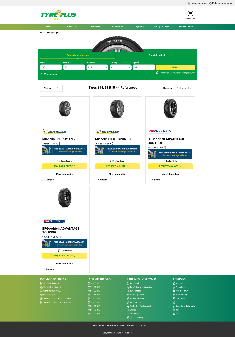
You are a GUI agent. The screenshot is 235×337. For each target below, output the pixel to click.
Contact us (141, 325)
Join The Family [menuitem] (186, 27)
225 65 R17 (95, 295)
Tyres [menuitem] (48, 27)
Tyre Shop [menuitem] (140, 27)
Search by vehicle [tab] (157, 55)
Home (42, 33)
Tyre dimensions (99, 278)
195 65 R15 (95, 287)
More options (50, 74)
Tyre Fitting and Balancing (140, 287)
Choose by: (168, 88)
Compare (50, 179)
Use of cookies (98, 325)
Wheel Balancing (136, 298)
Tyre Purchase (135, 302)
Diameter (91, 62)
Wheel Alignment (136, 295)
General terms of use (115, 325)
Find (174, 67)
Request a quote (63, 166)
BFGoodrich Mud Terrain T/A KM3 (57, 302)
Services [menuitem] (116, 27)
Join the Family (181, 291)
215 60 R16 (95, 291)
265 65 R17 (95, 306)
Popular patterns (53, 278)
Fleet (177, 302)
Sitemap (130, 325)
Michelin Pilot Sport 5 (52, 287)
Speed (136, 62)
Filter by (47, 88)
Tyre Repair (134, 283)
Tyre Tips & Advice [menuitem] (161, 27)
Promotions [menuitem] (95, 27)
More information (64, 174)
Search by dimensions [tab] (78, 55)
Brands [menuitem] (70, 27)
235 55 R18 (95, 298)
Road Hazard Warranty (185, 306)
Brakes (132, 310)
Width (43, 62)
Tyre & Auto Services (142, 278)
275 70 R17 (95, 314)
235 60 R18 (95, 302)
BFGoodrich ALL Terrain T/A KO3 (57, 298)
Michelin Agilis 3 (49, 295)
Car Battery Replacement (140, 306)
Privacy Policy (181, 295)
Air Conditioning (136, 317)
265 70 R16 (95, 310)
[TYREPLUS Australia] (58, 15)
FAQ (177, 314)
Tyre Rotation (135, 291)
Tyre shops (180, 298)
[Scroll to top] (228, 331)
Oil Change (134, 314)
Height (67, 62)
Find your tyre (53, 33)
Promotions (180, 287)
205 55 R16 (95, 283)
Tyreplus (179, 278)
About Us (179, 283)
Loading (113, 62)
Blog (177, 310)
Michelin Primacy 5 (51, 283)
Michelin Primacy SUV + (53, 291)
